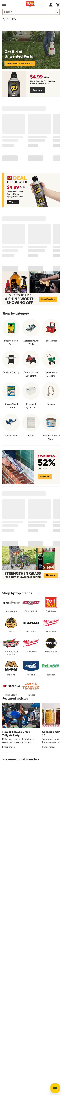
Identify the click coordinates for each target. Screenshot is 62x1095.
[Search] (56, 11)
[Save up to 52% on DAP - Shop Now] (31, 467)
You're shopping (9, 18)
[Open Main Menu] (4, 4)
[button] (51, 5)
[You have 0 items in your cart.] (58, 4)
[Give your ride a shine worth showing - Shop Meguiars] (31, 288)
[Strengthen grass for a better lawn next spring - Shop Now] (31, 563)
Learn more (8, 747)
